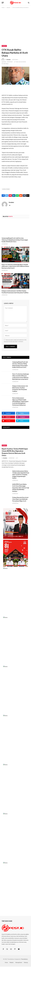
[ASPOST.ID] (15, 2)
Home (6, 962)
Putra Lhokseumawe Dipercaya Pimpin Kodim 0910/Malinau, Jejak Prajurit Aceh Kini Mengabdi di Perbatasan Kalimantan (20, 401)
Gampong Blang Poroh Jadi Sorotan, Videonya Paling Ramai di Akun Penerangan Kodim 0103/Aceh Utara (15, 239)
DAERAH (4, 445)
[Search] (28, 2)
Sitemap (26, 962)
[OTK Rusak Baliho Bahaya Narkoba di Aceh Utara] (15, 76)
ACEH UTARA (5, 189)
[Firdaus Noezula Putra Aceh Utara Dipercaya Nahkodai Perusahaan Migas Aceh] (6, 499)
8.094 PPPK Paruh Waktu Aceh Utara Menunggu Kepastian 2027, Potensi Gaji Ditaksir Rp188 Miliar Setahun (20, 487)
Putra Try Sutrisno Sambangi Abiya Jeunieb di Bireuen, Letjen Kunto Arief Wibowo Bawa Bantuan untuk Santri (15, 266)
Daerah (4, 46)
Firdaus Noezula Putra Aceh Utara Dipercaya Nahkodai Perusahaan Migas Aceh (20, 499)
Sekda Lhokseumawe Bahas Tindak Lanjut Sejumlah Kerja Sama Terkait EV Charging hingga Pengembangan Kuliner (20, 474)
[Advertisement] (15, 26)
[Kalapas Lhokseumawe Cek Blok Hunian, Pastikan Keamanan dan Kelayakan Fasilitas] (15, 281)
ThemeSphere (24, 959)
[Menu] (3, 2)
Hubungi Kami (18, 962)
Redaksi (9, 59)
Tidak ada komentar (20, 61)
